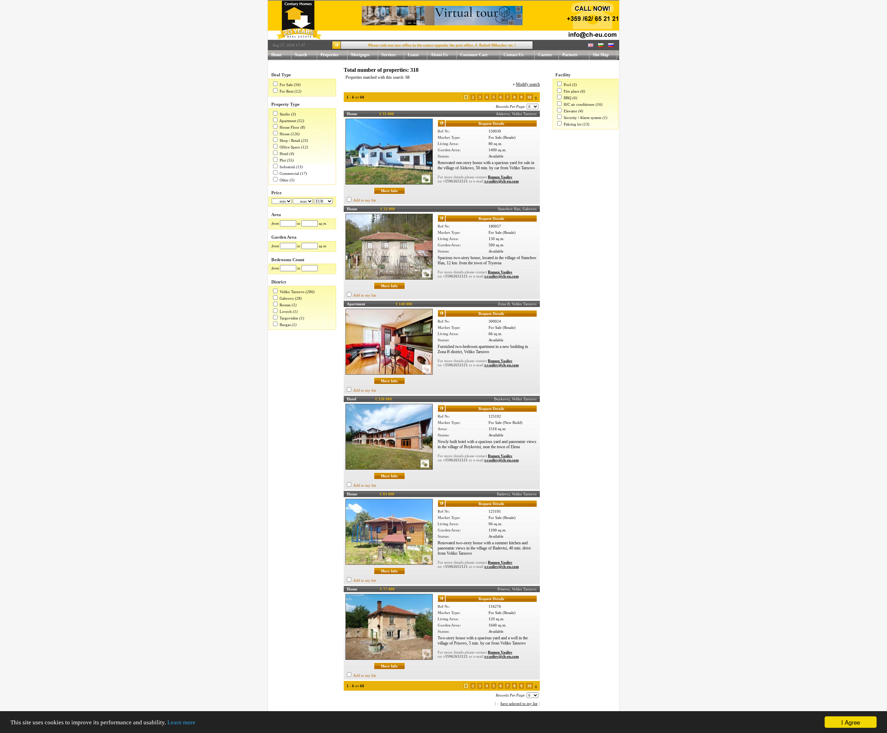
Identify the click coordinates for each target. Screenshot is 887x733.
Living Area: (448, 144)
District (278, 281)
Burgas (285, 325)
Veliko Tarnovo (292, 292)
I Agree (850, 722)
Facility (563, 74)
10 (529, 97)
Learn (413, 54)
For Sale (286, 85)
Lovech (286, 311)
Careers (545, 54)
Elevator (570, 111)
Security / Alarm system (582, 118)
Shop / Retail (290, 140)
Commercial (289, 173)
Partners (570, 54)
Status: (443, 156)
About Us (439, 54)
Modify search (528, 84)
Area (276, 214)
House (285, 134)
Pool (567, 85)
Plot (283, 160)
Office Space (290, 147)
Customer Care (474, 54)
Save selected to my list (518, 703)
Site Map (601, 54)
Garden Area (284, 237)
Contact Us (513, 54)
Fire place (571, 91)
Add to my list (364, 200)
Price (276, 192)
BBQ (567, 98)
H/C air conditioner (579, 104)
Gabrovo (287, 298)
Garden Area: (449, 150)
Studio (285, 114)
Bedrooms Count (287, 259)
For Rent (286, 91)
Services (388, 54)
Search (301, 54)
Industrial (287, 167)
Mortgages (360, 54)
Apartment (287, 121)
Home (276, 54)
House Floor (289, 127)
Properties (329, 54)
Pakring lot (572, 124)
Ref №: (444, 131)
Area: (442, 429)
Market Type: (449, 137)
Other (284, 180)
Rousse (285, 305)
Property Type (285, 104)
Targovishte (289, 318)
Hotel (284, 154)
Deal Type (281, 74)
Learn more (181, 722)
